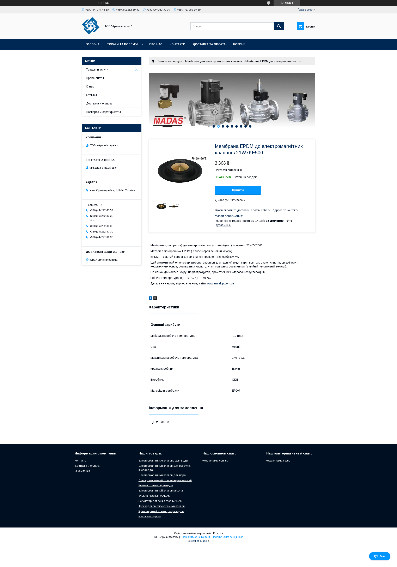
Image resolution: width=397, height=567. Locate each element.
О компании (82, 470)
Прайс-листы (95, 78)
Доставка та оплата (209, 44)
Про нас (155, 44)
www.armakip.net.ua (278, 460)
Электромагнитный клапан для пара (162, 475)
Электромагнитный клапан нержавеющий (165, 480)
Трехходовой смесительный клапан (162, 506)
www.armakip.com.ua (220, 283)
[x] (155, 298)
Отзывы (91, 95)
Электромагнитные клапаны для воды (163, 460)
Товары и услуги (97, 69)
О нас (90, 86)
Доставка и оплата (99, 103)
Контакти (177, 44)
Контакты (80, 460)
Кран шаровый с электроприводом (161, 511)
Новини (239, 44)
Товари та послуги (122, 44)
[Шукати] (279, 26)
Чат (382, 556)
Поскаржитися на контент (195, 537)
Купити (238, 190)
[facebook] (150, 298)
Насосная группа (150, 516)
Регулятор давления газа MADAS (160, 500)
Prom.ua (218, 533)
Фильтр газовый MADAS (154, 495)
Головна (92, 44)
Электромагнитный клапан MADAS (161, 490)
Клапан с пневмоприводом (156, 485)
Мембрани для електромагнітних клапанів (214, 61)
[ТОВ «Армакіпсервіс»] (90, 33)
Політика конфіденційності (227, 537)
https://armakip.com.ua (103, 259)
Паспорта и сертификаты (103, 112)
